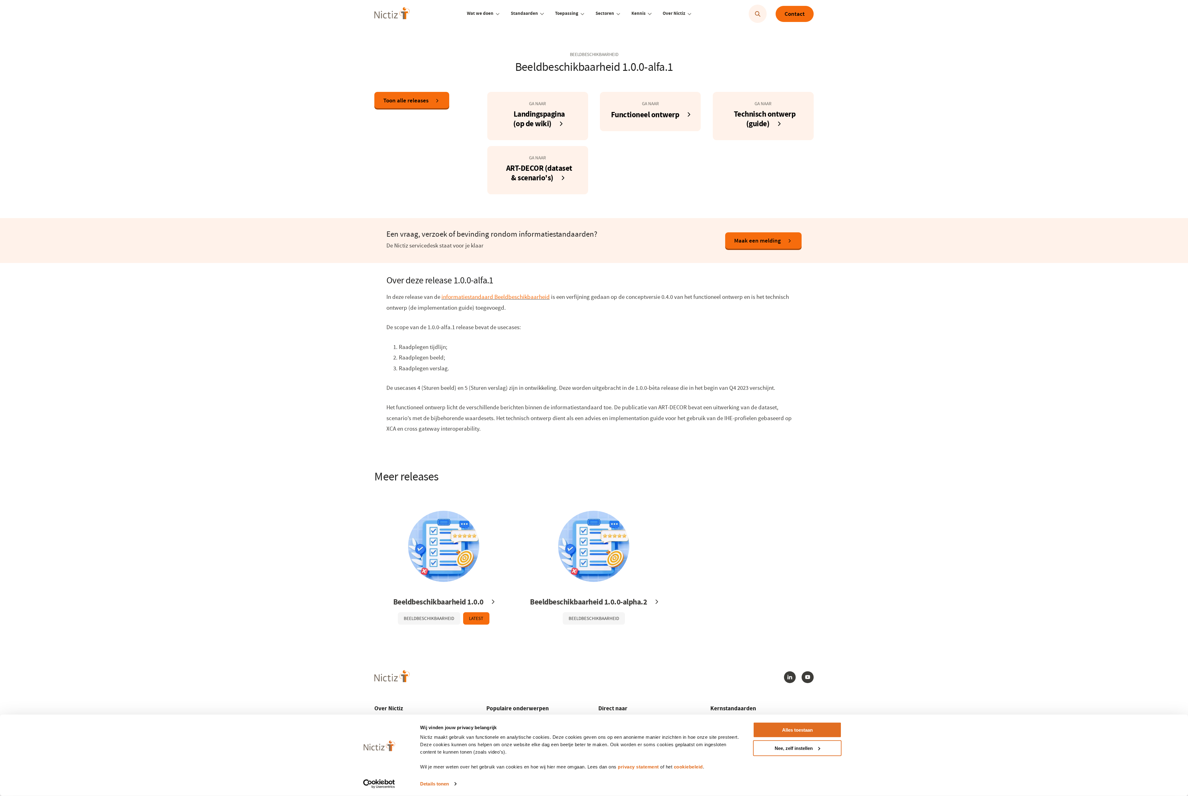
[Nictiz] (391, 13)
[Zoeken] (758, 14)
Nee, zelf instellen (794, 748)
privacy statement (638, 766)
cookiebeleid (688, 766)
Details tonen (434, 783)
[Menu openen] (498, 14)
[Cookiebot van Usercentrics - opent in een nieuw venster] (379, 784)
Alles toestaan (797, 730)
